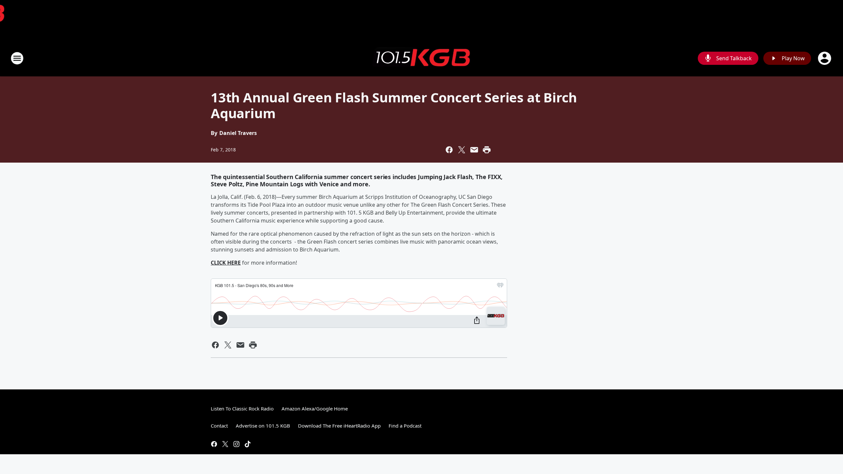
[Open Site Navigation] (17, 58)
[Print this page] (486, 149)
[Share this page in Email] (474, 149)
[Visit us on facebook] (214, 444)
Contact (219, 425)
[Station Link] (421, 58)
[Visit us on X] (225, 444)
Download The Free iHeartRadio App (339, 425)
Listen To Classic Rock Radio (242, 408)
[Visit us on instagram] (236, 444)
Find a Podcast (405, 425)
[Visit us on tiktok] (248, 444)
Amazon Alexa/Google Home (315, 408)
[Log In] (825, 58)
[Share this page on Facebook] (449, 149)
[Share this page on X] (461, 149)
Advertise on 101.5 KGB (263, 425)
